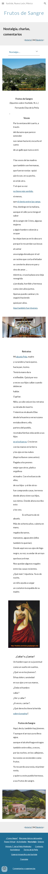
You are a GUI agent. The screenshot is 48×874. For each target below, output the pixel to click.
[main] (24, 13)
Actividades (21, 841)
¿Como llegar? (12, 838)
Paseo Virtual (9, 841)
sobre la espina (20, 713)
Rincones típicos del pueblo (30, 838)
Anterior (28, 40)
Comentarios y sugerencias (24, 868)
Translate (24, 859)
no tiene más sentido (23, 191)
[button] (3, 3)
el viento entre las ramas (28, 201)
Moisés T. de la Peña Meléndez (18, 846)
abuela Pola (21, 356)
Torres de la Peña (31, 849)
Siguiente (39, 40)
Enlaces (41, 841)
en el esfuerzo (20, 441)
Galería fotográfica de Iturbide (24, 854)
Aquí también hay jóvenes (25, 308)
